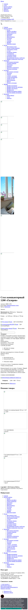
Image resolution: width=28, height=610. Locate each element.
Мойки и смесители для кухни (15, 59)
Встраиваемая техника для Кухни (16, 58)
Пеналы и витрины (12, 69)
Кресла (9, 81)
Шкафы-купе (10, 90)
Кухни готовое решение (13, 48)
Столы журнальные (12, 77)
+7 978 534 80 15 (5, 584)
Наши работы (7, 8)
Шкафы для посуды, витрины (15, 87)
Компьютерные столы (13, 305)
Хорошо (3, 608)
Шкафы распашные (12, 85)
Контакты (6, 11)
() (13, 19)
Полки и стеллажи (12, 83)
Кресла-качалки (11, 80)
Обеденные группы (12, 49)
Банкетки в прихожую (13, 67)
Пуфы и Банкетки (11, 32)
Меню (2, 1)
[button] (2, 596)
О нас (5, 5)
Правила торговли (5, 588)
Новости (6, 9)
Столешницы (10, 53)
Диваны (9, 74)
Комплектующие (11, 44)
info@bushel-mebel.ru (6, 585)
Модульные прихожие (13, 62)
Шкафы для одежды (12, 88)
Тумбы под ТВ (11, 78)
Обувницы (10, 64)
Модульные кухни (12, 46)
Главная (6, 4)
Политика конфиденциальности (9, 587)
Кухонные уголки (11, 56)
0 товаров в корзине (6, 19)
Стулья (8, 51)
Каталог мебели (8, 6)
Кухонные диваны (12, 52)
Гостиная (9, 38)
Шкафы (9, 42)
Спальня (9, 41)
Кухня (8, 30)
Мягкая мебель (11, 37)
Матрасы (9, 35)
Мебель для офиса (11, 31)
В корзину (3, 334)
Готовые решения (11, 63)
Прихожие (9, 34)
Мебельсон (7, 306)
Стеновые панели (11, 55)
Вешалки (9, 66)
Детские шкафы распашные (14, 92)
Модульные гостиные (12, 71)
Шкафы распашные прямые (14, 91)
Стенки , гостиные (12, 76)
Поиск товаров (5, 21)
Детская (9, 39)
